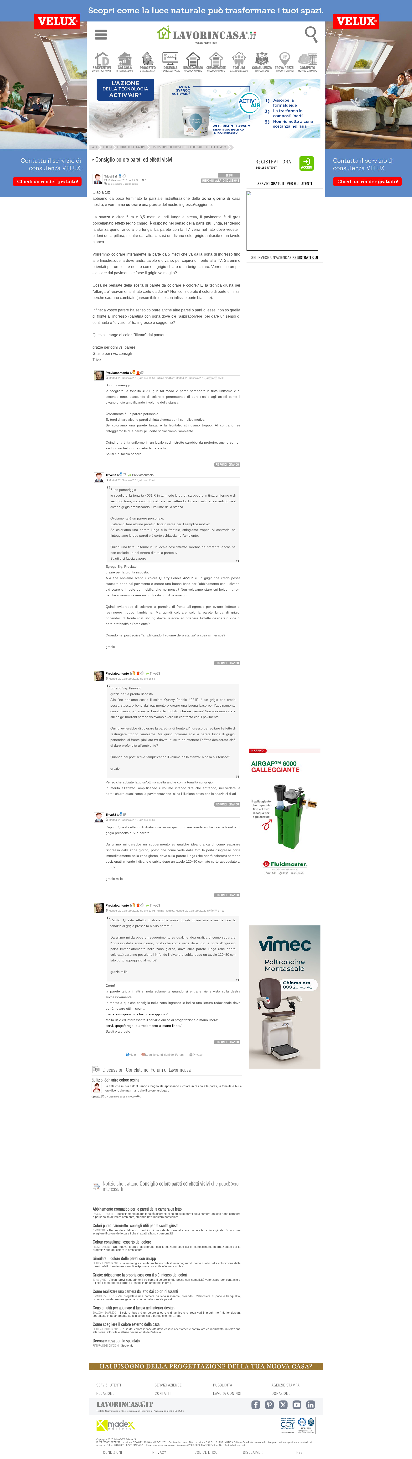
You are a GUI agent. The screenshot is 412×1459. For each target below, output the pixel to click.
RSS (299, 1452)
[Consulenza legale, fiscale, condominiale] (262, 62)
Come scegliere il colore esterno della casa (126, 1325)
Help (133, 1054)
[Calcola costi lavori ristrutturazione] (124, 62)
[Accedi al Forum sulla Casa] (239, 62)
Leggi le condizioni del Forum (164, 1054)
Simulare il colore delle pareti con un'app (124, 1259)
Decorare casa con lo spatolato (116, 1341)
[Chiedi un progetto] (147, 62)
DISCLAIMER (253, 1452)
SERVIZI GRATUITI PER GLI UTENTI (285, 184)
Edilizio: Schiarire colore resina (115, 1080)
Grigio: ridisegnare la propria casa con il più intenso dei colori (140, 1275)
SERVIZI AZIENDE (168, 1385)
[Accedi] (306, 169)
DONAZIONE (281, 1394)
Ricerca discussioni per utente (124, 176)
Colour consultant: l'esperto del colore (122, 1242)
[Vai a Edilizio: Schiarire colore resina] (97, 1092)
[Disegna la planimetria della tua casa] (170, 62)
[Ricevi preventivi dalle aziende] (101, 62)
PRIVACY (159, 1452)
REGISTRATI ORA (273, 162)
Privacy (197, 1054)
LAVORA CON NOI (227, 1394)
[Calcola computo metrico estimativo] (307, 62)
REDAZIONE (105, 1394)
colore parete (115, 184)
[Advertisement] (166, 1137)
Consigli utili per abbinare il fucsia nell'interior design (134, 1308)
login (229, 175)
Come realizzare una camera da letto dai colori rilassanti (135, 1292)
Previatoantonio (117, 373)
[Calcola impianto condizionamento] (216, 62)
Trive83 (111, 475)
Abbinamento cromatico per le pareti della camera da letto (137, 1209)
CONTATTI (163, 1394)
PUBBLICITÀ (222, 1385)
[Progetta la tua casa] (206, 1369)
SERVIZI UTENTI (108, 1385)
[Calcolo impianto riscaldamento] (193, 62)
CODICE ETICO (206, 1452)
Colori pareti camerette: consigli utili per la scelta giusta (135, 1226)
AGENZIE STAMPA (286, 1385)
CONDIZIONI (112, 1452)
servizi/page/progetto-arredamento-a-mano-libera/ (143, 1026)
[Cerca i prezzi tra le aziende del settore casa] (284, 62)
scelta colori (131, 184)
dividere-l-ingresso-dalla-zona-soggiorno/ (137, 1014)
